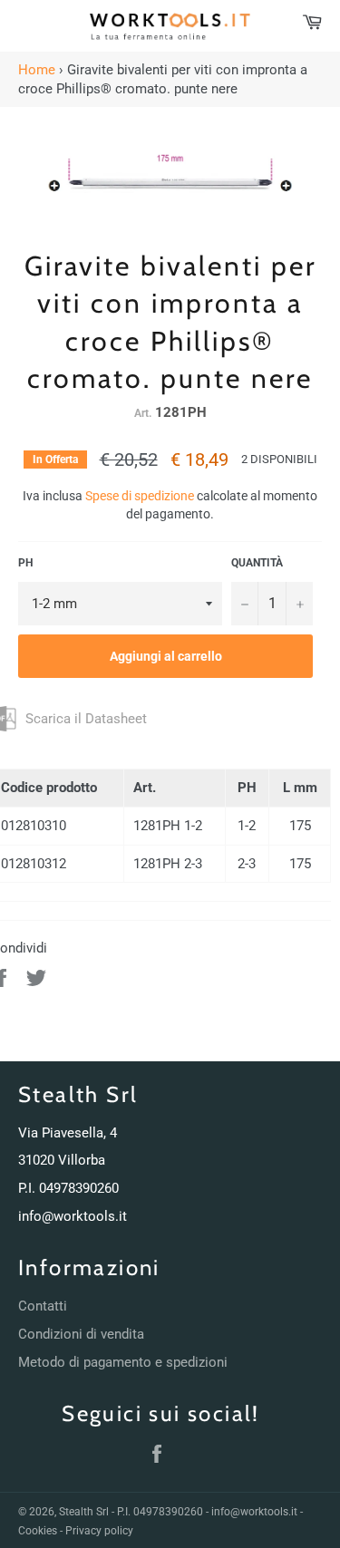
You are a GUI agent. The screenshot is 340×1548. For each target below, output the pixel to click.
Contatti (42, 1306)
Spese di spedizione (139, 496)
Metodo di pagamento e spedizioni (123, 1362)
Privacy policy (99, 1530)
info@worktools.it (72, 1216)
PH (25, 562)
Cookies (37, 1530)
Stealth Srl (84, 1511)
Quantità (257, 562)
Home (36, 70)
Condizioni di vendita (81, 1334)
